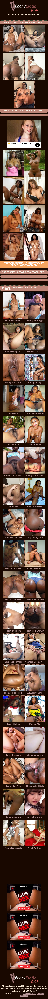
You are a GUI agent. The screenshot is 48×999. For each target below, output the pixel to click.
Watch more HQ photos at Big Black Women (24, 264)
